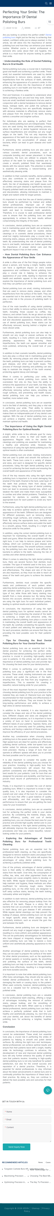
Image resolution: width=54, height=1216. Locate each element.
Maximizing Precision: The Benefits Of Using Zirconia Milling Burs (15, 1176)
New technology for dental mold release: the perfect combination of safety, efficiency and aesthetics (41, 1169)
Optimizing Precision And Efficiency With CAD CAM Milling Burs (15, 1182)
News (40, 1162)
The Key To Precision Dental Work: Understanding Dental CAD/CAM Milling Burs (41, 1182)
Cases (48, 1162)
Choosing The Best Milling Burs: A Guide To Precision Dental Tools (41, 1176)
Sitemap (35, 1208)
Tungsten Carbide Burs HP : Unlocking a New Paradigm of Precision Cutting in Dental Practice (25, 1169)
